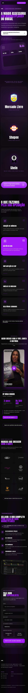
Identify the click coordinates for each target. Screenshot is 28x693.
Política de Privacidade (17, 673)
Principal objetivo (7, 630)
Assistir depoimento (9, 417)
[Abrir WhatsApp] (25, 690)
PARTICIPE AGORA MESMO (13, 641)
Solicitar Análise (21, 2)
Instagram (5, 673)
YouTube (4, 678)
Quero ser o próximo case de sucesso (14, 425)
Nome (4, 603)
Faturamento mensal (8, 623)
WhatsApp (5, 617)
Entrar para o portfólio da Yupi (14, 498)
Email (4, 610)
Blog (12, 675)
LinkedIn (4, 675)
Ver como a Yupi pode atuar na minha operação (14, 322)
